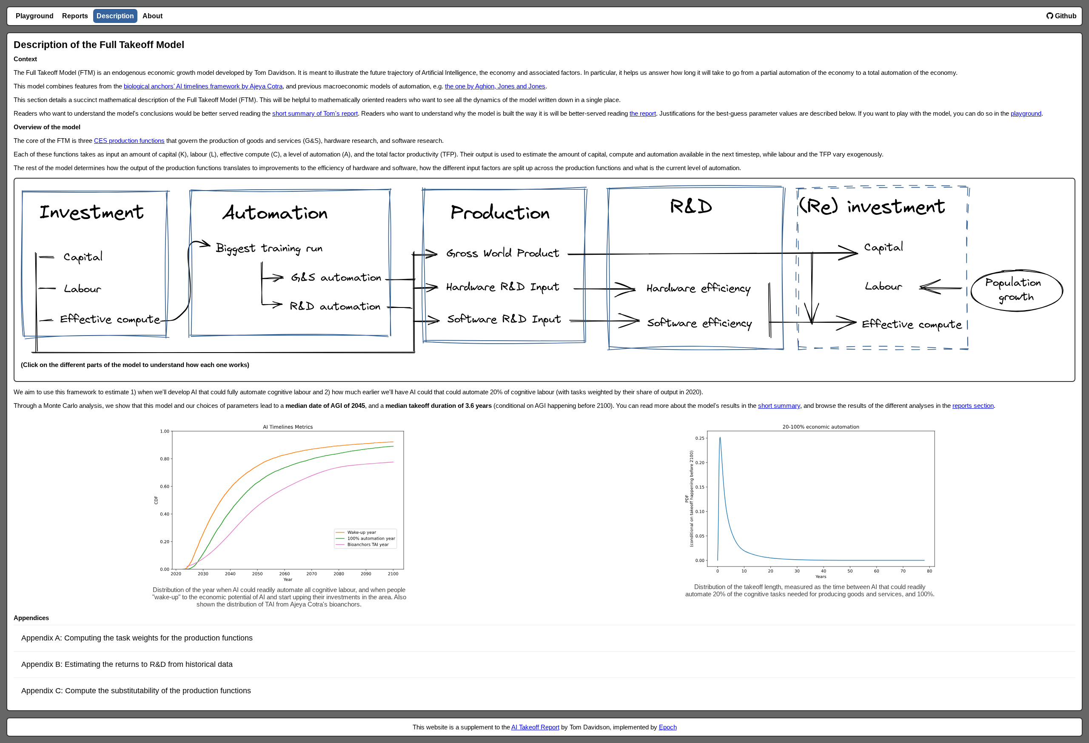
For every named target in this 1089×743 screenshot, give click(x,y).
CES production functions (129, 140)
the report (643, 113)
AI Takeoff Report (535, 727)
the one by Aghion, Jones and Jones (495, 86)
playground (1026, 113)
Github (1065, 16)
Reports (75, 16)
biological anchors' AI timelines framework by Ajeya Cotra (203, 86)
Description (115, 16)
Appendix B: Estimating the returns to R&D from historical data (127, 664)
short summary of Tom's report (315, 113)
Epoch (668, 727)
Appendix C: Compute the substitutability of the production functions (136, 690)
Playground (35, 16)
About (152, 16)
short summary (779, 405)
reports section (973, 405)
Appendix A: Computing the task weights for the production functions (137, 638)
